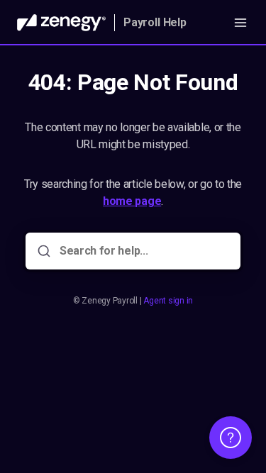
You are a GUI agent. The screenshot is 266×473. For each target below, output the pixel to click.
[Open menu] (240, 22)
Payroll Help (155, 22)
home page (132, 201)
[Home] (61, 23)
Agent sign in (168, 301)
